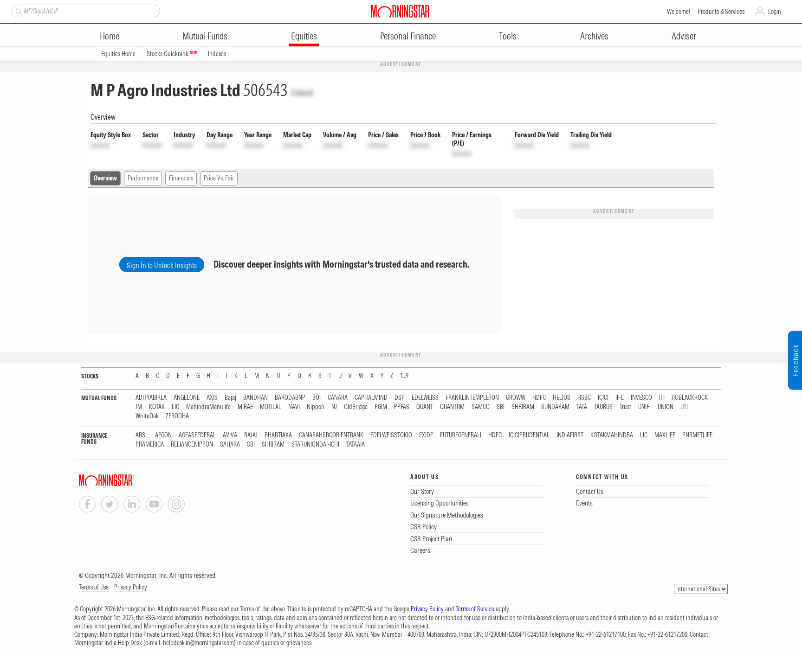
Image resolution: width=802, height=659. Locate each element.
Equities (304, 36)
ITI (662, 397)
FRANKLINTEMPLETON (472, 397)
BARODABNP (290, 397)
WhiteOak (147, 416)
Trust (625, 406)
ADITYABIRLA (151, 397)
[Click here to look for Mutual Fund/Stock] (17, 11)
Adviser (684, 36)
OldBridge (356, 406)
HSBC (584, 397)
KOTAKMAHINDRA (611, 435)
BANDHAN (255, 397)
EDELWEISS (425, 397)
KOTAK (157, 406)
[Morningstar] (125, 480)
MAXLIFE (664, 435)
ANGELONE (187, 397)
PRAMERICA (150, 444)
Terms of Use (94, 587)
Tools (508, 36)
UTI (684, 406)
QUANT (424, 406)
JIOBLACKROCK (690, 397)
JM (139, 406)
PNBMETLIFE (697, 435)
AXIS (212, 397)
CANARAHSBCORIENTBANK (331, 435)
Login (774, 11)
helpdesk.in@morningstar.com (198, 643)
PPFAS (401, 406)
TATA (581, 406)
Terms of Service (475, 609)
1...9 (404, 375)
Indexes (217, 54)
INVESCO (641, 397)
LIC (175, 406)
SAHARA (230, 444)
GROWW (515, 397)
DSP (400, 397)
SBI (500, 406)
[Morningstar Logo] (400, 11)
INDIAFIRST (569, 435)
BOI (316, 397)
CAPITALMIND (371, 397)
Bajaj (230, 397)
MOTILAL (270, 406)
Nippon (315, 406)
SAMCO (481, 406)
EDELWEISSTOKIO (391, 435)
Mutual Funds (204, 36)
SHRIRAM (522, 406)
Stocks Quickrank (172, 54)
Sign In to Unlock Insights (162, 265)
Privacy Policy (130, 587)
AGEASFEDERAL (197, 435)
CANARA (338, 397)
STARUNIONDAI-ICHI (315, 444)
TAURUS (603, 406)
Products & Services (721, 11)
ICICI (603, 397)
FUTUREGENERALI (460, 435)
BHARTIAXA (278, 435)
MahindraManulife (208, 406)
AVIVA (230, 435)
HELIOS (561, 397)
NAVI (294, 406)
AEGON (163, 435)
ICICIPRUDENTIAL (529, 435)
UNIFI (644, 406)
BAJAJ (251, 435)
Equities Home (118, 54)
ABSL (142, 435)
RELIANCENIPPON (192, 444)
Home (109, 36)
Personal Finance (408, 36)
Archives (594, 36)
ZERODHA (177, 416)
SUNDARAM (555, 406)
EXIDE (426, 435)
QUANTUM (452, 406)
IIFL (619, 397)
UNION (665, 406)
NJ (334, 406)
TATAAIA (355, 444)
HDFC (539, 397)
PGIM (381, 406)
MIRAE (245, 406)
